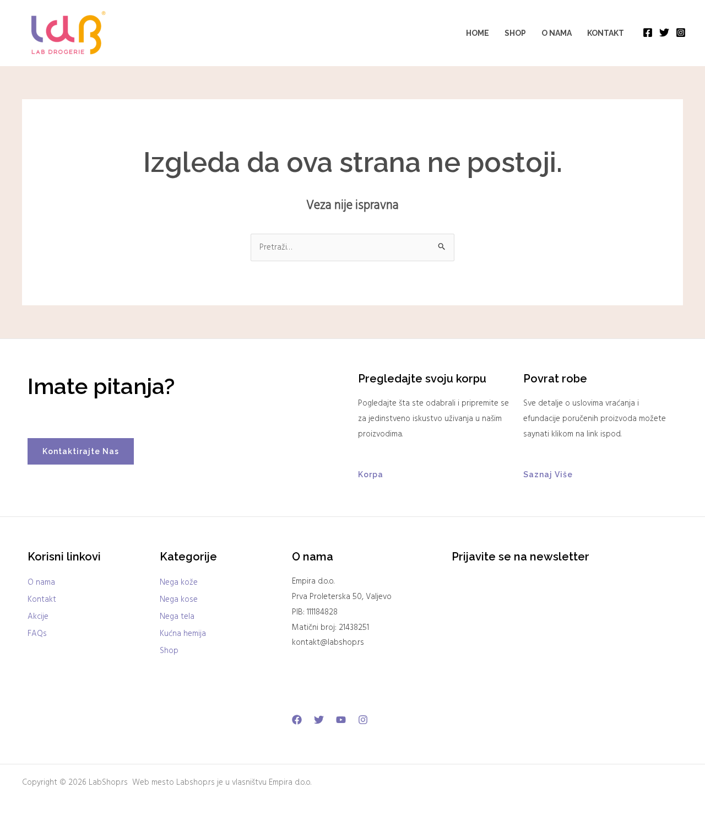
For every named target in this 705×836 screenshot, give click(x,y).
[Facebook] (648, 32)
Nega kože (179, 582)
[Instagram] (681, 32)
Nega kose (179, 599)
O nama (556, 33)
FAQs (37, 633)
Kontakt (605, 33)
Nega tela (177, 616)
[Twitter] (664, 32)
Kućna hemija (183, 633)
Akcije (38, 616)
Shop (515, 33)
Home (477, 33)
